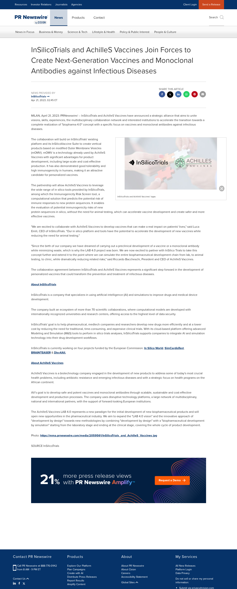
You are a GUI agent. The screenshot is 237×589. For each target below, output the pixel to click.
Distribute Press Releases (82, 577)
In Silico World (153, 348)
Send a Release (211, 4)
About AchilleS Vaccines (47, 363)
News (58, 17)
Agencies (76, 4)
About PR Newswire (132, 566)
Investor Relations (41, 4)
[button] (171, 164)
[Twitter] (24, 583)
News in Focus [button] (24, 32)
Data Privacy (183, 573)
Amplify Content (76, 584)
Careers (125, 573)
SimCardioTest (174, 348)
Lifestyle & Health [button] (103, 32)
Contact (99, 17)
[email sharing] (203, 94)
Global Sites (128, 582)
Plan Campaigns (76, 569)
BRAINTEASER (41, 352)
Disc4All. (60, 352)
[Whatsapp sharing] (186, 94)
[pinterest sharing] (194, 94)
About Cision (128, 569)
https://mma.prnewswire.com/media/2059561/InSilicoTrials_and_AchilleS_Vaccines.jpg (98, 435)
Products (78, 17)
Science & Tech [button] (77, 32)
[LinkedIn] (15, 583)
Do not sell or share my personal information (194, 580)
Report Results (75, 581)
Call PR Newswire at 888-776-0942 (37, 566)
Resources (21, 4)
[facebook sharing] (162, 94)
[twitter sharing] (170, 95)
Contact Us (19, 579)
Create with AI (75, 573)
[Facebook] (19, 583)
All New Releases (186, 566)
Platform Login (184, 569)
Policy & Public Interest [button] (134, 32)
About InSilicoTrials (43, 284)
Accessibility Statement (134, 577)
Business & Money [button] (51, 32)
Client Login (190, 4)
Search (213, 17)
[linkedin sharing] (178, 94)
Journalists (61, 4)
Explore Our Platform (79, 566)
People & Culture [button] (165, 32)
